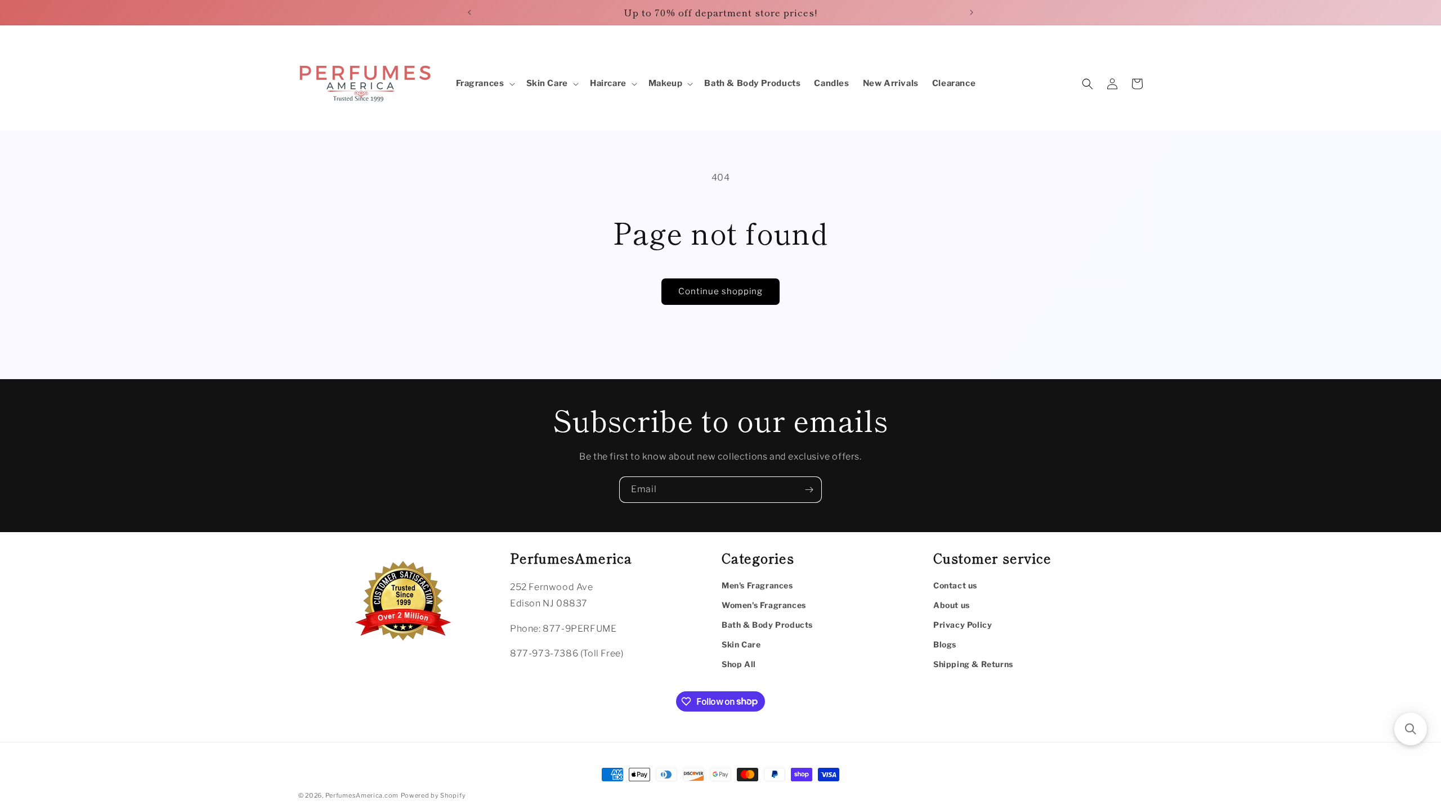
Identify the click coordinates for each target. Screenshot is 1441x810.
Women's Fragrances (764, 605)
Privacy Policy (962, 624)
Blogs (944, 644)
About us (951, 605)
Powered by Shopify (433, 795)
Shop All (739, 664)
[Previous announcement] (469, 12)
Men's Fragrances (757, 585)
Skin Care (741, 644)
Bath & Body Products (767, 624)
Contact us (955, 585)
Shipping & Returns (973, 664)
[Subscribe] (808, 489)
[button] (484, 83)
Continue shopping (720, 291)
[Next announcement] (971, 12)
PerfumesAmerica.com (362, 795)
